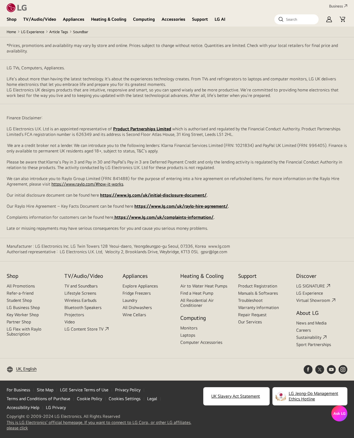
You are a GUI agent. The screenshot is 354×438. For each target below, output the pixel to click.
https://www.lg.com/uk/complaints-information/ (163, 217)
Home (11, 32)
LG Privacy (56, 407)
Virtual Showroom (313, 300)
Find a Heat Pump (196, 293)
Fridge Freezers (137, 293)
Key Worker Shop (23, 314)
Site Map (45, 389)
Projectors (74, 314)
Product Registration (257, 286)
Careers (303, 330)
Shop (12, 19)
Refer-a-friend (20, 293)
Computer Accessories (201, 342)
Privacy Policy (127, 389)
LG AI (220, 19)
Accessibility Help (23, 407)
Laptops (187, 335)
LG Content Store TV (83, 329)
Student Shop (19, 300)
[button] (296, 19)
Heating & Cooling (108, 19)
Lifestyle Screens (80, 293)
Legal (152, 398)
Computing (144, 19)
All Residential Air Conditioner (197, 303)
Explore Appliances (140, 286)
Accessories (173, 19)
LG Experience (32, 32)
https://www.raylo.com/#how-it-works (87, 184)
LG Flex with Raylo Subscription (24, 331)
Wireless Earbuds (80, 300)
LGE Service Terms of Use (84, 389)
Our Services (250, 321)
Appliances (73, 19)
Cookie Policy (89, 398)
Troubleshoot (250, 300)
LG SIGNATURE (310, 286)
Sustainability (308, 337)
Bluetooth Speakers (82, 307)
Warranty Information (258, 307)
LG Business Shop (23, 307)
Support (200, 19)
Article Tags (58, 32)
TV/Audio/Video (39, 19)
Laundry (130, 300)
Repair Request (252, 314)
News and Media (311, 323)
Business (336, 6)
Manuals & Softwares (258, 293)
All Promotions (21, 286)
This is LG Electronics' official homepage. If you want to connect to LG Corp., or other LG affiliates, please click (99, 425)
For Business (18, 389)
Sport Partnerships (313, 344)
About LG (307, 313)
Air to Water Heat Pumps (203, 286)
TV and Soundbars (81, 286)
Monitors (188, 328)
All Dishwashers (137, 307)
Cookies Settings (124, 398)
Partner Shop (19, 321)
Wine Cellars (134, 314)
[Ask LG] (339, 413)
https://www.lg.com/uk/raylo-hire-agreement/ (181, 206)
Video (69, 321)
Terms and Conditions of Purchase (38, 398)
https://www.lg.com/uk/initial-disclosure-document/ (153, 195)
